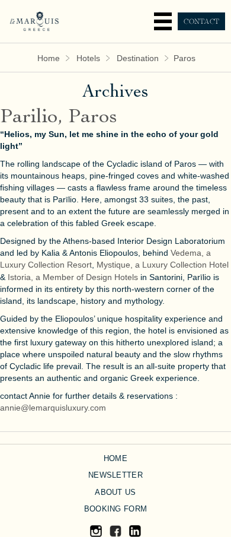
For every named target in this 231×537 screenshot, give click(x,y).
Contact (201, 21)
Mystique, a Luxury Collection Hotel (163, 264)
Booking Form (115, 508)
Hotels (88, 58)
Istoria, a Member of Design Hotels (73, 277)
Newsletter (115, 475)
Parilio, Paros (58, 118)
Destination (138, 58)
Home (48, 58)
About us (115, 492)
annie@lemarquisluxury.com (53, 407)
